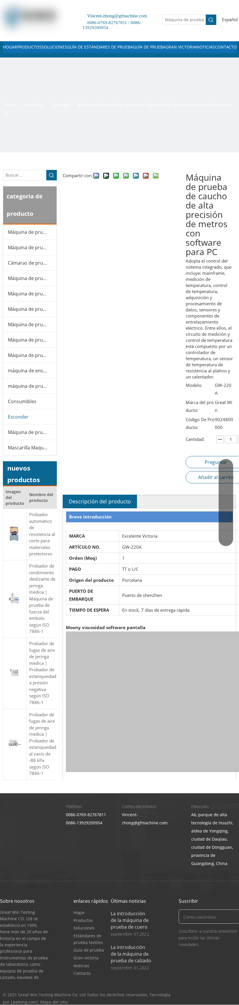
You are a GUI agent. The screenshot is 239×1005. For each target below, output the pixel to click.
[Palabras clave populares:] (211, 20)
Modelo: (194, 385)
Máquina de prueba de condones (32, 432)
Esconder (18, 417)
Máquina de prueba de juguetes (32, 340)
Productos (83, 920)
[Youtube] (220, 995)
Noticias (81, 965)
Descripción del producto (100, 501)
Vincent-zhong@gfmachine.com (114, 15)
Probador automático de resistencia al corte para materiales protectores (42, 534)
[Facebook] (197, 995)
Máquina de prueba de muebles (32, 293)
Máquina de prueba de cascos (32, 355)
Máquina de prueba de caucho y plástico (32, 278)
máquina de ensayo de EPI (32, 370)
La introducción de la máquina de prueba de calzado (131, 954)
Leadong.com (24, 1002)
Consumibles (22, 401)
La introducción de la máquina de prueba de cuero (130, 920)
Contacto (82, 973)
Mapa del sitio (54, 1002)
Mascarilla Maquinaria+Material (32, 447)
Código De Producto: (200, 423)
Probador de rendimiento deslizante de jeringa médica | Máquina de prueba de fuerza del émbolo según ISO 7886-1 (42, 598)
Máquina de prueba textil (32, 324)
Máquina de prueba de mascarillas (32, 309)
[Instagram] (231, 995)
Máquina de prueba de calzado (32, 232)
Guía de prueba (88, 950)
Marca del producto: (200, 406)
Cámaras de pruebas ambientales (32, 263)
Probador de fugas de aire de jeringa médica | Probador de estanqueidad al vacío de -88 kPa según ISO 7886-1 (42, 744)
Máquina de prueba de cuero (32, 247)
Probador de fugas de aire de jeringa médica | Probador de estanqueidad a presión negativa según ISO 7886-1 (42, 672)
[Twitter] (208, 995)
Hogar (79, 912)
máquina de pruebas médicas (32, 386)
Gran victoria (86, 958)
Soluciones (83, 928)
